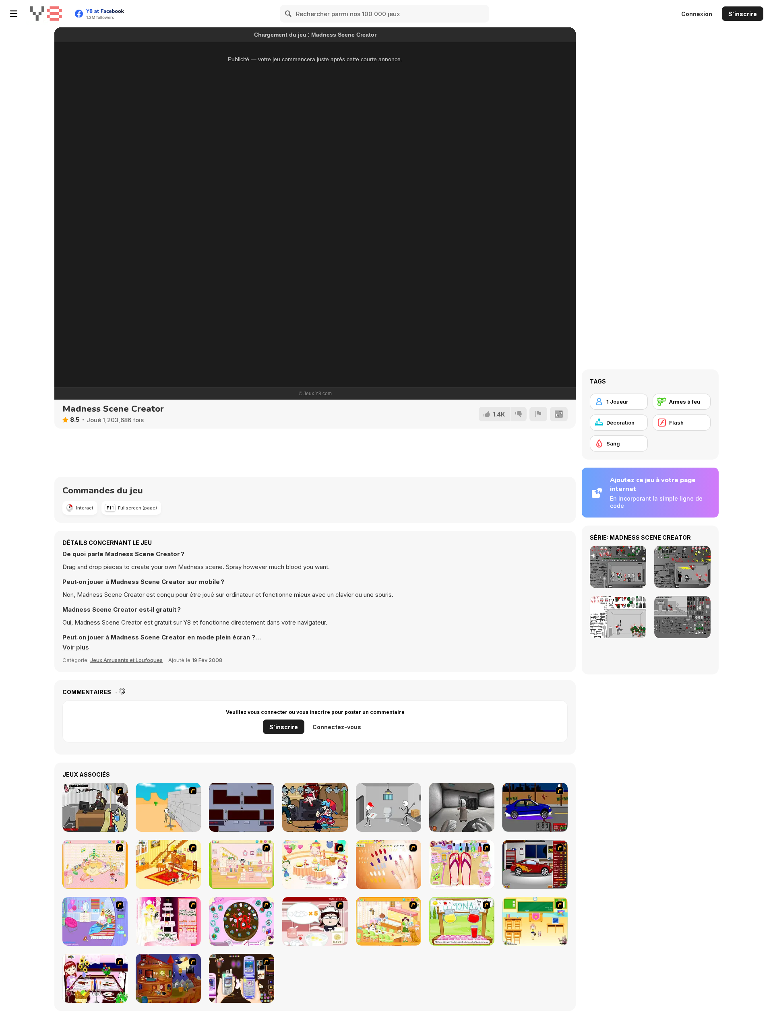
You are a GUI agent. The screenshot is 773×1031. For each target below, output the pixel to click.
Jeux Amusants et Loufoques (126, 660)
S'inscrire (742, 13)
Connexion (696, 13)
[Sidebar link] (14, 14)
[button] (75, 647)
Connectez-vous (336, 727)
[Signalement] (538, 414)
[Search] (289, 14)
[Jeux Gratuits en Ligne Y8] (46, 14)
